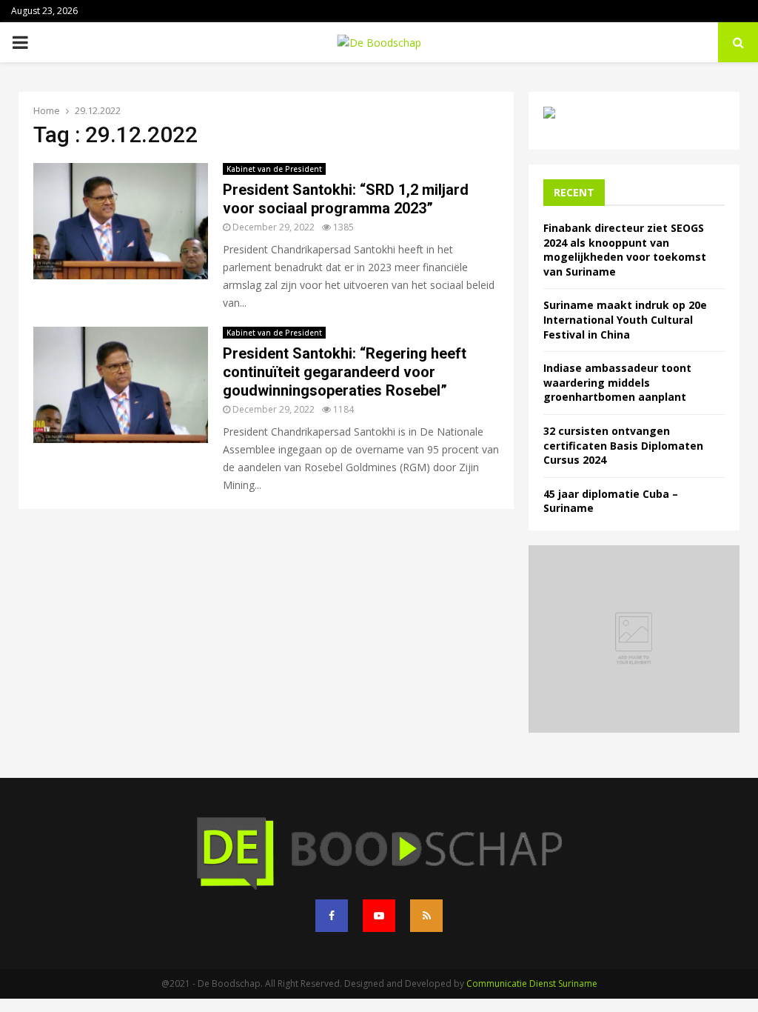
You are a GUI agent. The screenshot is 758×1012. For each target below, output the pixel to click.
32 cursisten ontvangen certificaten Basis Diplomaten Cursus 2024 (623, 445)
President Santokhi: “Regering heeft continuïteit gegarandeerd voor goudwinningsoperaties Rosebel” (344, 371)
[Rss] (426, 915)
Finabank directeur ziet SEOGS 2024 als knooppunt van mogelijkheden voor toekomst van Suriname (624, 250)
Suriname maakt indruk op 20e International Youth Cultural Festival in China (625, 319)
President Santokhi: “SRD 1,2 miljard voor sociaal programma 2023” (346, 199)
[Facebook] (331, 915)
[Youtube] (379, 915)
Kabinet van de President (274, 169)
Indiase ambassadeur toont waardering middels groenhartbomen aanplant (617, 382)
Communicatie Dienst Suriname (531, 983)
